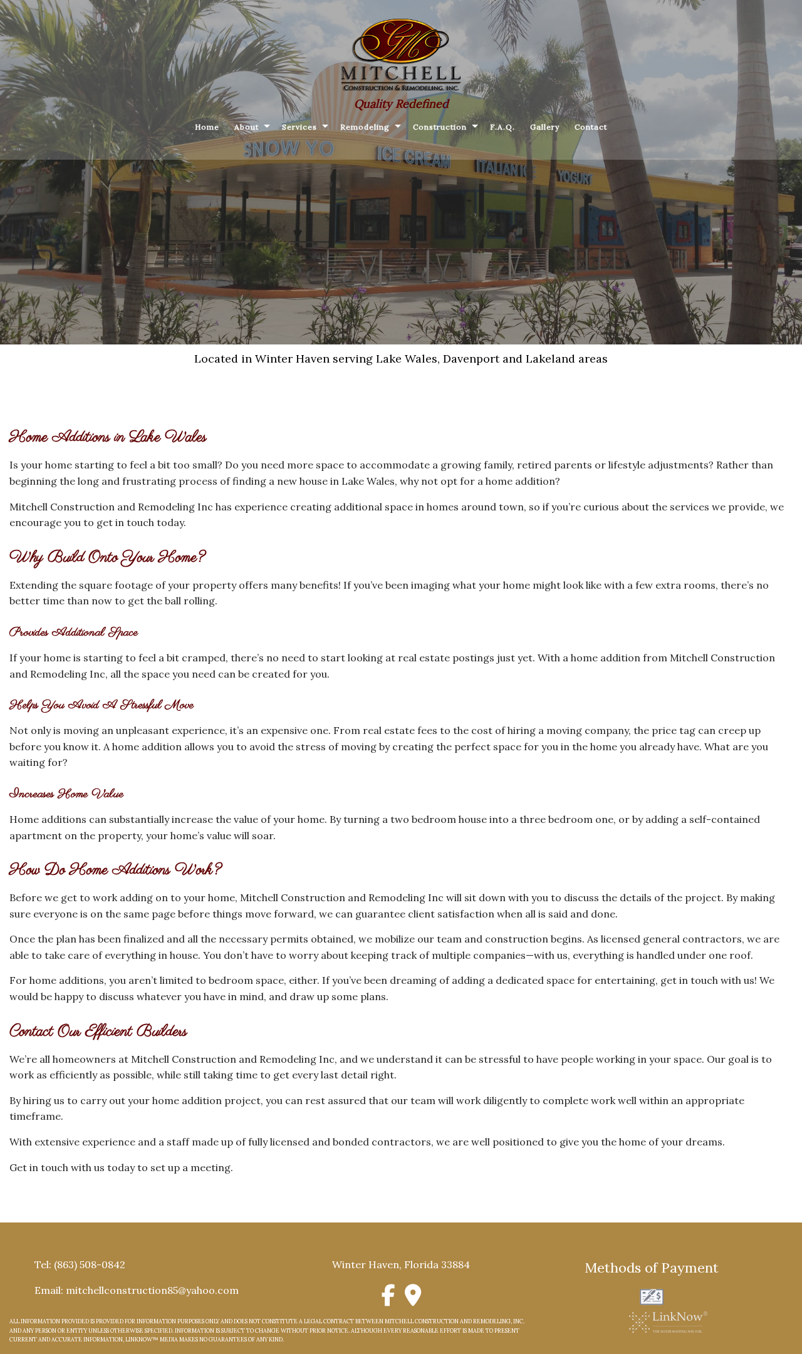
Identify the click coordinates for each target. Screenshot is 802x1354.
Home (207, 127)
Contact (591, 127)
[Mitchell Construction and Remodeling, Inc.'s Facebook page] (389, 1299)
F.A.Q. (502, 127)
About (246, 127)
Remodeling (365, 127)
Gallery (545, 127)
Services (299, 127)
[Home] (401, 54)
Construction (440, 127)
